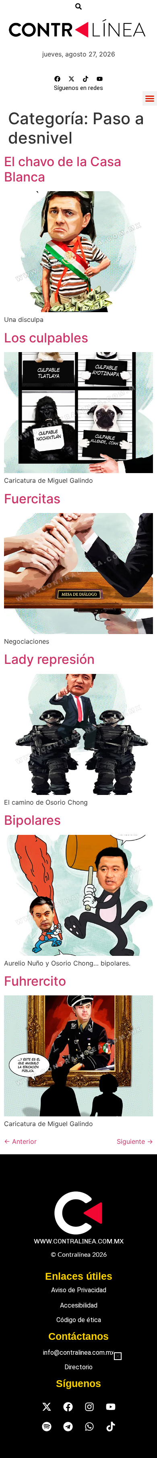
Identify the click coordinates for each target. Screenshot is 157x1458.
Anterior (20, 1141)
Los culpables (46, 338)
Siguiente (135, 1141)
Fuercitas (32, 499)
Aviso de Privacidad (78, 1290)
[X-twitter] (72, 79)
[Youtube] (100, 79)
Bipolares (32, 820)
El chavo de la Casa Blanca (62, 169)
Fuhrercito (35, 981)
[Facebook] (58, 79)
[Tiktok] (86, 79)
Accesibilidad (78, 1305)
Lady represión (49, 659)
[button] (150, 98)
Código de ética (78, 1320)
